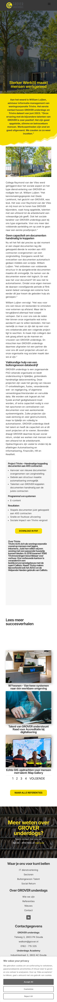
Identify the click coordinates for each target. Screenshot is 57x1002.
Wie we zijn (28, 896)
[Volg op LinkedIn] (28, 917)
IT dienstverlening (28, 870)
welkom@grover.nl (28, 941)
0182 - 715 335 (29, 946)
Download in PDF (28, 531)
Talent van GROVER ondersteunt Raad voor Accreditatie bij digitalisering (28, 729)
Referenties (28, 901)
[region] (28, 979)
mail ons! (39, 843)
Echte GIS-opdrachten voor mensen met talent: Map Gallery (28, 771)
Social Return (28, 883)
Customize (28, 989)
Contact (28, 910)
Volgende (37, 778)
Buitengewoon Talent (28, 879)
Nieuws (28, 905)
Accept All (28, 982)
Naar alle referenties (28, 792)
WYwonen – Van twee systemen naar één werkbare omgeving (28, 687)
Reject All (28, 996)
